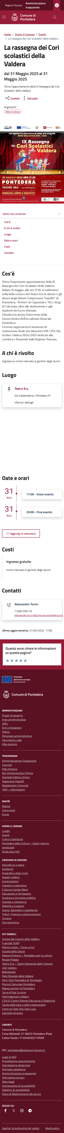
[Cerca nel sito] (55, 17)
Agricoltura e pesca (13, 865)
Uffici (5, 724)
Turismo (6, 918)
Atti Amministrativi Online (17, 773)
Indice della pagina (14, 214)
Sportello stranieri (12, 1013)
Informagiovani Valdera (15, 996)
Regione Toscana (13, 5)
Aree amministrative (14, 719)
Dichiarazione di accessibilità (18, 1086)
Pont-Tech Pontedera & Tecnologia (22, 980)
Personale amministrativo (17, 736)
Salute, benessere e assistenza (20, 910)
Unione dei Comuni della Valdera (20, 939)
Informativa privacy (13, 1077)
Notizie (6, 806)
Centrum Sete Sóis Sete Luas (19, 1009)
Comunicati (8, 810)
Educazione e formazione (16, 894)
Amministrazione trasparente (36, 5)
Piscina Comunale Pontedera (18, 984)
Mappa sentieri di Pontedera (18, 988)
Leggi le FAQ (9, 1057)
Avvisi (5, 814)
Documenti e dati (12, 740)
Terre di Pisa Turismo (14, 992)
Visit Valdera (9, 968)
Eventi (6, 835)
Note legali (8, 1082)
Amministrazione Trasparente (19, 761)
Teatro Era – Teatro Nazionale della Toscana (27, 964)
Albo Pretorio (9, 769)
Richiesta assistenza (14, 1069)
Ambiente (7, 869)
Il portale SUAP (10, 943)
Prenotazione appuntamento (18, 1061)
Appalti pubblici (11, 877)
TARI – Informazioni (13, 789)
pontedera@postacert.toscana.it (26, 1050)
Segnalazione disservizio (16, 1065)
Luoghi (6, 831)
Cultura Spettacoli (12, 839)
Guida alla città (10, 851)
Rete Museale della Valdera (17, 976)
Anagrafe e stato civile (15, 873)
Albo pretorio (9, 744)
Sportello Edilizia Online (16, 777)
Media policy (52, 1128)
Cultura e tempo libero (15, 889)
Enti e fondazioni (12, 728)
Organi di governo (12, 715)
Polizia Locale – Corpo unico (18, 947)
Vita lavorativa (10, 922)
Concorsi (7, 765)
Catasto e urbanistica (14, 885)
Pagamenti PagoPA (13, 781)
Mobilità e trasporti (13, 906)
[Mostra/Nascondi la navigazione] (4, 17)
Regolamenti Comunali (15, 785)
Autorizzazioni (10, 881)
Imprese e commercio (14, 902)
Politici (6, 732)
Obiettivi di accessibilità (16, 1090)
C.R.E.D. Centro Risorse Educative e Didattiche (28, 1001)
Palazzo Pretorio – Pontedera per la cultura (27, 955)
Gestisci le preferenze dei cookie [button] (21, 1128)
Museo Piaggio (10, 959)
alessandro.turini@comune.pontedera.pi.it (39, 615)
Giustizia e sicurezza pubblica (19, 898)
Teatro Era (21, 389)
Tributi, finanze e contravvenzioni (21, 914)
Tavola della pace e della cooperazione (24, 1005)
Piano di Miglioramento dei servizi (21, 1094)
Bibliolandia (9, 972)
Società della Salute (13, 951)
